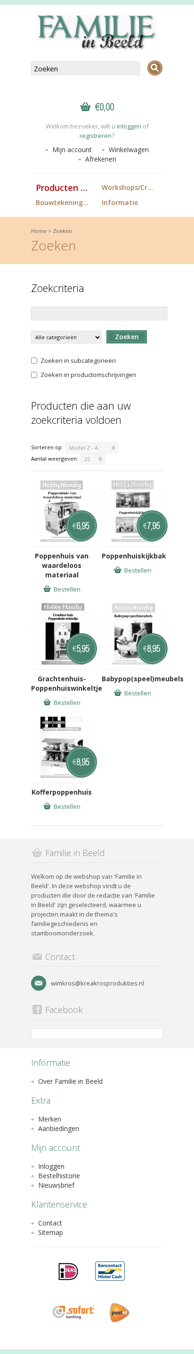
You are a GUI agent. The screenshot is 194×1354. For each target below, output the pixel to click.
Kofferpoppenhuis (62, 792)
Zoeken (62, 230)
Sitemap (50, 1232)
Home (39, 230)
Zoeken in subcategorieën (78, 360)
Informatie (120, 202)
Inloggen (51, 1166)
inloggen (129, 126)
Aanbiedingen (58, 1128)
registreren (96, 135)
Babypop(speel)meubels (132, 678)
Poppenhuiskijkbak (132, 555)
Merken (49, 1118)
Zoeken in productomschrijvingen (88, 374)
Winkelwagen (129, 149)
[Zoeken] (154, 68)
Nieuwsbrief (56, 1185)
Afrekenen (100, 158)
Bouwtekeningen (63, 202)
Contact (50, 1222)
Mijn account (72, 149)
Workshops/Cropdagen (132, 187)
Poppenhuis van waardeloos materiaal (62, 565)
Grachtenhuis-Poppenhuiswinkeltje (61, 683)
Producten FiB (64, 187)
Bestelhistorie (59, 1175)
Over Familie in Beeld (70, 1081)
